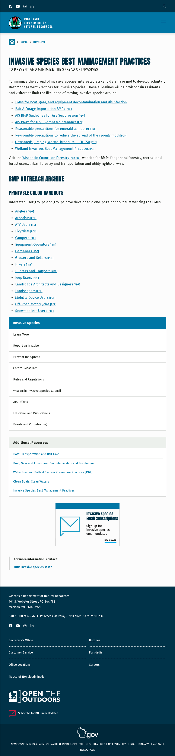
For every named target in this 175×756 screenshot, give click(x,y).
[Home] (30, 22)
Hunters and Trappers (36, 271)
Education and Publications (31, 413)
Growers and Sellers (34, 258)
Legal (132, 744)
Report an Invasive (26, 346)
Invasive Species (26, 323)
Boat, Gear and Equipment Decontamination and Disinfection (54, 463)
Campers (25, 238)
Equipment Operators (35, 244)
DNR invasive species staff (33, 567)
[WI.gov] (87, 733)
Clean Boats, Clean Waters (31, 481)
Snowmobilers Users (34, 311)
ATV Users (26, 225)
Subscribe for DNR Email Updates (38, 713)
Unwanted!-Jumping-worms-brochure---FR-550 (56, 142)
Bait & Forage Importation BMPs (43, 109)
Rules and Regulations (28, 379)
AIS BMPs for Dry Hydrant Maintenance (49, 122)
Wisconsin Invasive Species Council (37, 391)
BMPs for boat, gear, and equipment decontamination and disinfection (71, 102)
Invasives (40, 42)
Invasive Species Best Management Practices (44, 490)
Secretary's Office (21, 640)
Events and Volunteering (30, 424)
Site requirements (92, 744)
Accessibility (117, 744)
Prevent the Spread (26, 357)
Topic (23, 42)
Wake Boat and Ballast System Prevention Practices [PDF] (52, 472)
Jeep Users (27, 278)
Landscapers (28, 291)
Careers (94, 665)
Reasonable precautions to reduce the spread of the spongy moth (71, 135)
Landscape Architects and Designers (47, 284)
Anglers (24, 211)
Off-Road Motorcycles (35, 304)
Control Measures (25, 368)
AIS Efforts (20, 402)
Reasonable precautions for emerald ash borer (55, 129)
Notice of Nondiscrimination (27, 677)
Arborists (25, 218)
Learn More (21, 334)
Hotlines (94, 640)
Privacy (143, 744)
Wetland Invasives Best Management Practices (55, 149)
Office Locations (20, 665)
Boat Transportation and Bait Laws (36, 454)
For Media (95, 652)
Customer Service (21, 652)
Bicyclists (25, 231)
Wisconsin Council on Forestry (51, 158)
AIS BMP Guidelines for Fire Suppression (50, 115)
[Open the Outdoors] (34, 697)
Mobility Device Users (35, 298)
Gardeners (27, 251)
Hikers (23, 264)
